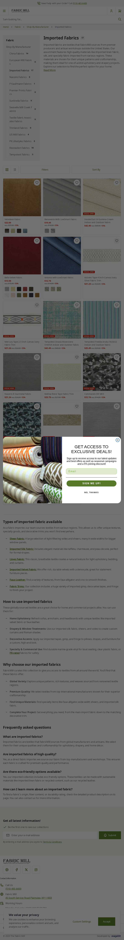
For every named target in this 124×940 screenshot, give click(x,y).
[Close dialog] (117, 440)
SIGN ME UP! (91, 483)
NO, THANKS (91, 492)
